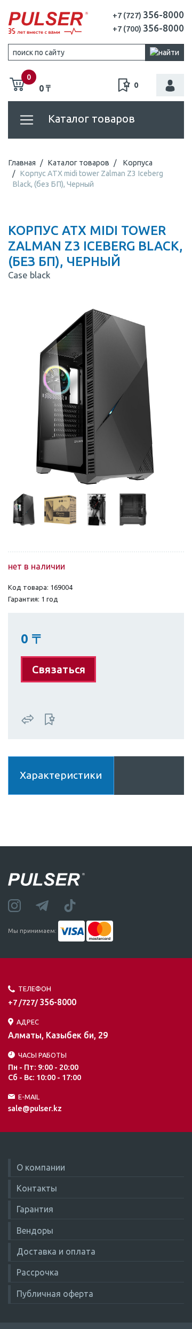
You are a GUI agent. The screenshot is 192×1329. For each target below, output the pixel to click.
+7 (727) (148, 15)
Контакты (37, 1188)
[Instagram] (22, 904)
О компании (41, 1167)
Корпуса (138, 162)
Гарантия (35, 1209)
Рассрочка (38, 1272)
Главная (22, 162)
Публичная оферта (55, 1293)
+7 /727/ (42, 1002)
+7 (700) (148, 29)
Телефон (34, 988)
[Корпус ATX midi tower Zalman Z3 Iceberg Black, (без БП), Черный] (96, 395)
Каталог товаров (90, 118)
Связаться (58, 669)
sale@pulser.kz (35, 1108)
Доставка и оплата (56, 1251)
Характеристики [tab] (61, 775)
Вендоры (35, 1230)
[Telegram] (49, 904)
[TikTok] (76, 904)
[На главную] (48, 23)
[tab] (24, 508)
